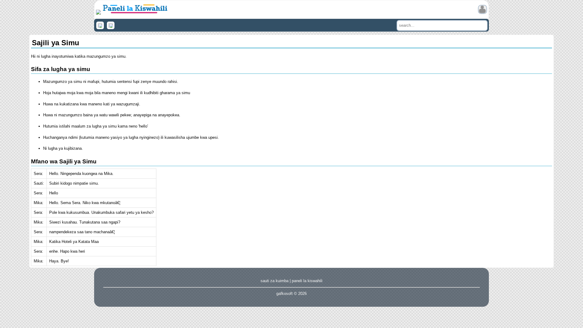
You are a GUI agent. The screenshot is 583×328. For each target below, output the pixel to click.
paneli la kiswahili (307, 280)
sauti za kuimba (274, 280)
